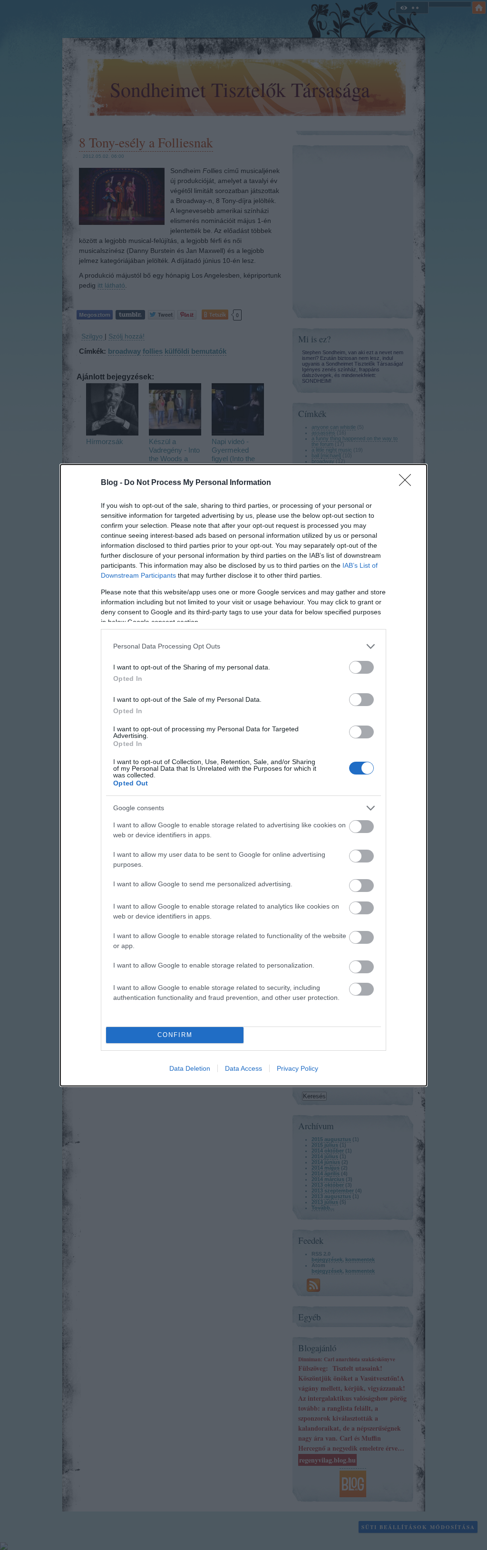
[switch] (361, 667)
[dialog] (243, 775)
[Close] (408, 483)
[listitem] (243, 646)
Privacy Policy (297, 1068)
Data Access (243, 1068)
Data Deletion (189, 1068)
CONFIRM (175, 1034)
